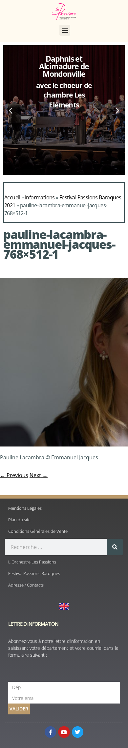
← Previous (14, 475)
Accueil (12, 197)
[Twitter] (77, 732)
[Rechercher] (115, 547)
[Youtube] (64, 732)
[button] (64, 30)
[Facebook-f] (50, 732)
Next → (39, 475)
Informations (40, 197)
